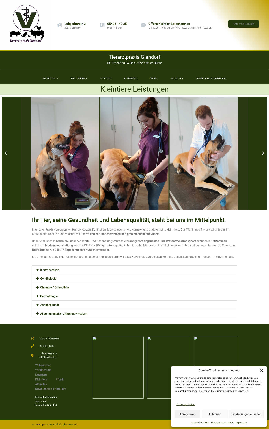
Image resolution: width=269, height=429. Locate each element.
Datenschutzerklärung (222, 422)
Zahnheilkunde (49, 305)
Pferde (154, 78)
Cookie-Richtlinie (200, 422)
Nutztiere (105, 78)
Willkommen (50, 78)
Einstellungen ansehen (246, 414)
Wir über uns (79, 78)
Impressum (241, 422)
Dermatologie (49, 296)
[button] (262, 370)
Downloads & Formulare (211, 78)
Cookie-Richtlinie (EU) (46, 405)
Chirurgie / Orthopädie (54, 287)
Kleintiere (130, 78)
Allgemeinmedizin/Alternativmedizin (63, 313)
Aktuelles (177, 78)
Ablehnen (215, 414)
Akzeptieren (187, 414)
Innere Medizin (49, 270)
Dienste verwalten (185, 404)
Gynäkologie (48, 278)
